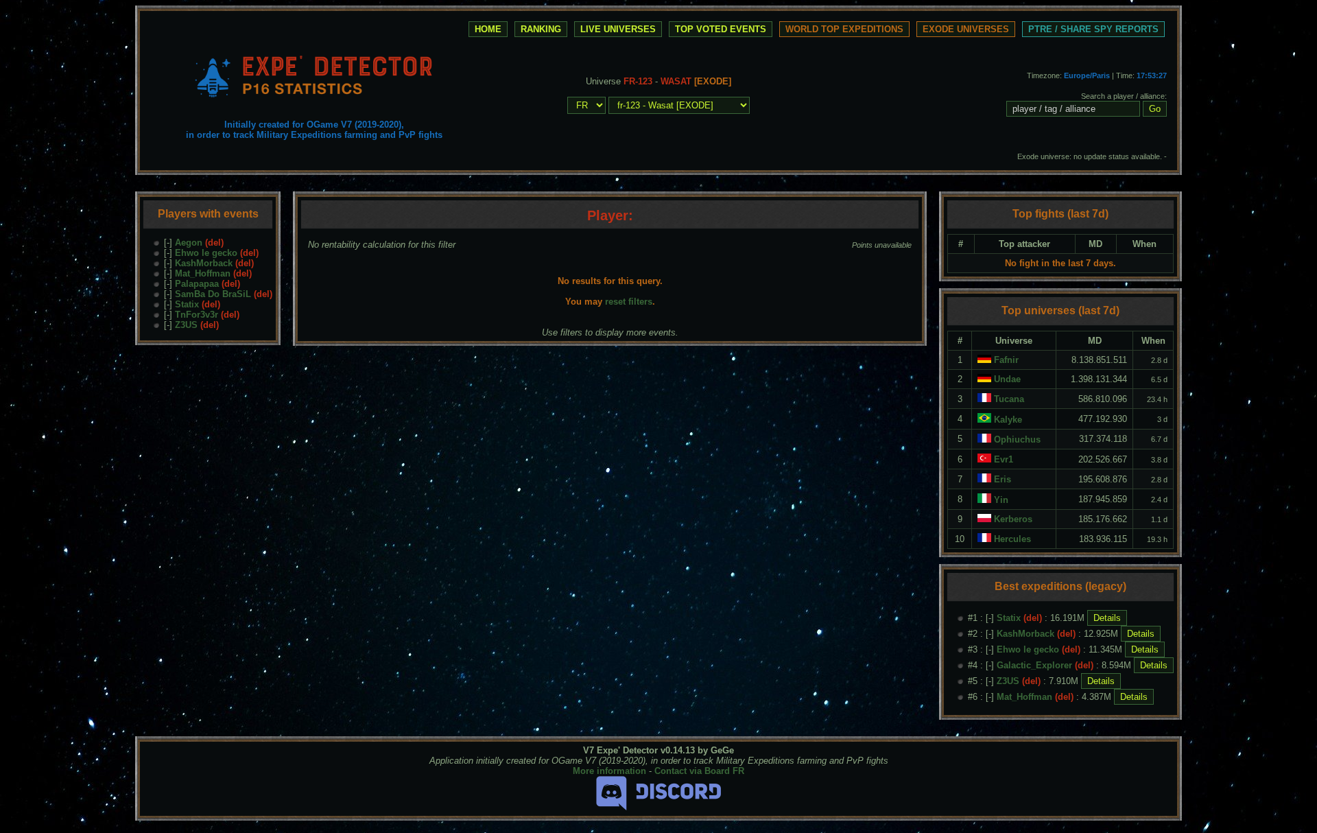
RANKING (541, 29)
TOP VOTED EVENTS (720, 29)
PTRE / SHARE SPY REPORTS (1093, 29)
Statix (187, 304)
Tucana (1009, 399)
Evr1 (1003, 459)
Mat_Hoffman (202, 273)
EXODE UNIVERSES (966, 29)
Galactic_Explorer (1034, 665)
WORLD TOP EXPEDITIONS (844, 29)
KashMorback (204, 263)
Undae (1007, 379)
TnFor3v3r (196, 314)
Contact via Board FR (699, 771)
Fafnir (1006, 360)
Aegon (188, 242)
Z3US (186, 325)
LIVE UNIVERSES (618, 29)
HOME (488, 29)
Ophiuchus (1017, 439)
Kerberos (1013, 519)
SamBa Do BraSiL (213, 294)
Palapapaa (197, 284)
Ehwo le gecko (206, 253)
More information (609, 771)
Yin (1001, 500)
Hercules (1012, 539)
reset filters (628, 301)
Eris (1002, 479)
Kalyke (1008, 419)
